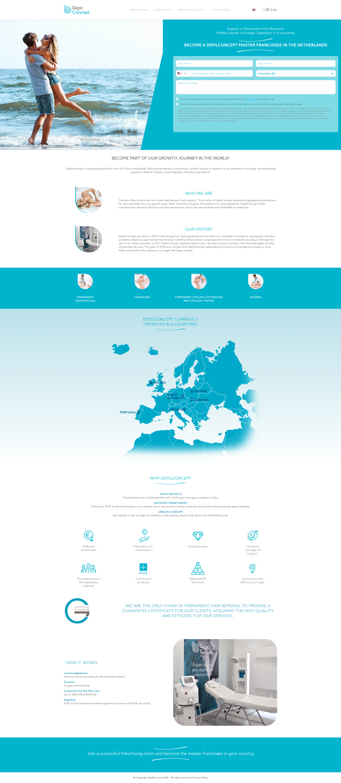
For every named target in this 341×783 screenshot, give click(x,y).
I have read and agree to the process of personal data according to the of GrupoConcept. (227, 99)
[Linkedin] (275, 10)
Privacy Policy (251, 99)
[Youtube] (271, 10)
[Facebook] (268, 10)
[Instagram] (264, 10)
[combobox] (181, 73)
